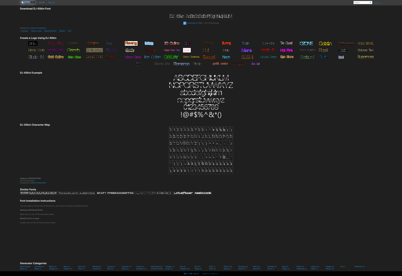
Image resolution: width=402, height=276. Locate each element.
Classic (140, 266)
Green (300, 266)
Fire (182, 266)
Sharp (198, 269)
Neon (38, 269)
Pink (81, 269)
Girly (212, 266)
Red (110, 269)
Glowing (243, 266)
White (314, 269)
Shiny (212, 269)
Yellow (330, 269)
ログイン (377, 3)
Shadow (184, 269)
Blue (67, 266)
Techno (62, 31)
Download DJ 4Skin (194, 23)
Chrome (126, 266)
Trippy (285, 269)
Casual (111, 266)
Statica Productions (38, 28)
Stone (270, 269)
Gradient (272, 266)
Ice (342, 266)
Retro (125, 269)
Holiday (330, 266)
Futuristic (24, 31)
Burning (97, 266)
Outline (68, 269)
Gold (256, 266)
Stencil (257, 269)
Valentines (301, 269)
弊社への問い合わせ (191, 274)
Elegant (170, 266)
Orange (53, 269)
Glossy (228, 266)
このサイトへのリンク (210, 274)
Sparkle (242, 269)
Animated (39, 266)
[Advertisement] (10, 38)
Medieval (360, 266)
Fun (197, 266)
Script (169, 269)
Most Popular (25, 266)
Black (52, 266)
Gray (285, 266)
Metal (23, 269)
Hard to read (36, 31)
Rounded (141, 269)
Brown (82, 266)
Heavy (315, 266)
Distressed (157, 266)
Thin (69, 31)
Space (227, 269)
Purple (97, 269)
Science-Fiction (50, 31)
